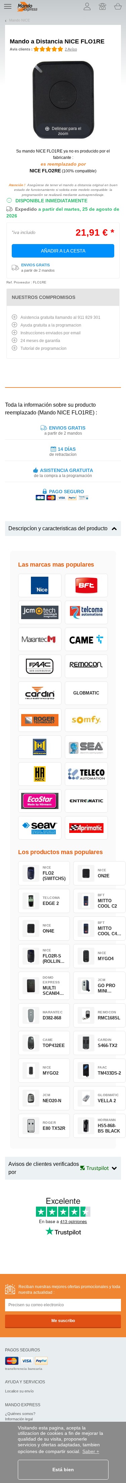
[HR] (39, 774)
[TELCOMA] (86, 612)
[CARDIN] (39, 693)
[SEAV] (39, 828)
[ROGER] (39, 720)
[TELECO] (86, 774)
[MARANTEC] (39, 639)
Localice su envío (19, 1391)
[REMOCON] (86, 666)
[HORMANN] (39, 747)
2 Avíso (71, 49)
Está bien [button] (63, 1469)
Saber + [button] (90, 1451)
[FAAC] (39, 666)
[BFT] (86, 585)
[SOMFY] (86, 720)
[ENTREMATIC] (86, 801)
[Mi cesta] (118, 6)
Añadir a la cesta (63, 251)
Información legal (19, 1419)
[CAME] (86, 639)
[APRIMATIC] (86, 828)
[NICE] (39, 585)
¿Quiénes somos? (20, 1414)
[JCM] (39, 612)
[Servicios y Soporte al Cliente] (102, 6)
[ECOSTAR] (39, 801)
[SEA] (86, 747)
